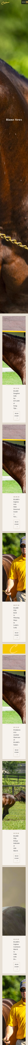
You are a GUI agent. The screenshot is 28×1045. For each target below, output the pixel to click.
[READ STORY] (14, 415)
